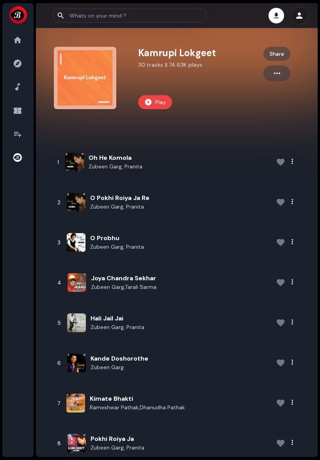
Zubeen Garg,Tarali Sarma (123, 286)
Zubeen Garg (107, 367)
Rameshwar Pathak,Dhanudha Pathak (137, 407)
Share (277, 53)
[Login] (299, 16)
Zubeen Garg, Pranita (115, 166)
